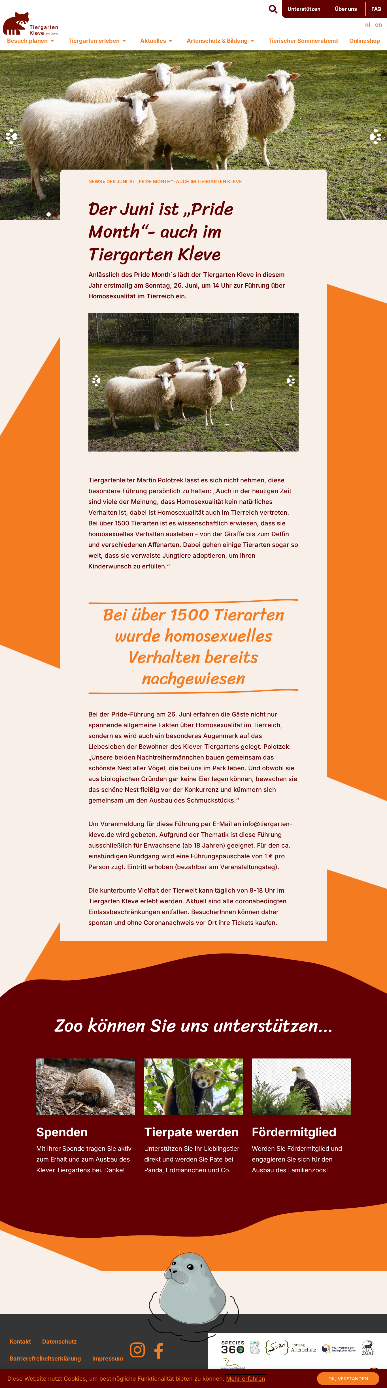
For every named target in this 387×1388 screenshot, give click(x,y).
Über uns (346, 9)
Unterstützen (304, 9)
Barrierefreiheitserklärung (45, 1358)
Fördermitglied (294, 1132)
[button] (273, 9)
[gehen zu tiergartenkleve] (137, 1350)
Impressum (107, 1358)
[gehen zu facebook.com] (159, 1351)
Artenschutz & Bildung (217, 40)
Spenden (62, 1132)
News (95, 181)
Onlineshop (364, 40)
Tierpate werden (191, 1132)
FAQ (376, 9)
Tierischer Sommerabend (303, 40)
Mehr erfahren (245, 1378)
